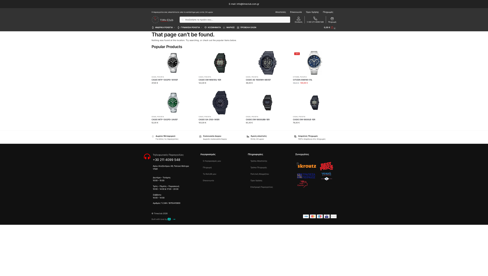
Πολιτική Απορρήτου (259, 174)
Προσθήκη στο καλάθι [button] (173, 88)
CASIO (154, 77)
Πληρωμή (332, 22)
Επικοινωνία (208, 180)
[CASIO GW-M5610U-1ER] (220, 63)
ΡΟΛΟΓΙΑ (160, 77)
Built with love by (159, 219)
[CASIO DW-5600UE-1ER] (314, 102)
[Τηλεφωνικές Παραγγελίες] (147, 156)
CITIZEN (296, 77)
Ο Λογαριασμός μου (212, 161)
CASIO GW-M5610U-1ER (210, 80)
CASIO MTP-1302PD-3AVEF (165, 119)
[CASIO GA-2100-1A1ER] (220, 102)
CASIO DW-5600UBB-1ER (258, 119)
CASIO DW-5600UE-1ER (304, 119)
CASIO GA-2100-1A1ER (209, 119)
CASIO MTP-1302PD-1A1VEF (165, 80)
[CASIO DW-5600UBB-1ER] (267, 102)
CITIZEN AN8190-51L (302, 80)
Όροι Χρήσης (256, 180)
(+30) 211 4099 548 (315, 22)
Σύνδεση (298, 22)
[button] (330, 27)
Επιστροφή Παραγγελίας (261, 187)
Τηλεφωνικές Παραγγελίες (168, 154)
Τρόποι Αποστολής (258, 161)
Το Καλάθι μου (209, 174)
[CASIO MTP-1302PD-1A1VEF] (173, 63)
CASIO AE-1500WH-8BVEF (258, 80)
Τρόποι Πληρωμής (258, 167)
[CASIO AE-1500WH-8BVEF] (267, 63)
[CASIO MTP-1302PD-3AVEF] (173, 102)
